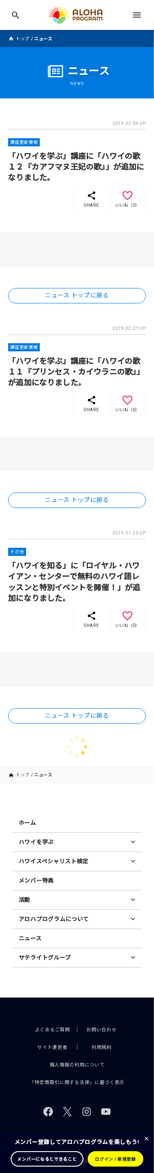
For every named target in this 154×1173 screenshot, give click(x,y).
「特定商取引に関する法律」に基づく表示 (77, 1082)
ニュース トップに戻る (77, 295)
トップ (23, 38)
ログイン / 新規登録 (115, 1159)
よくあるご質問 (52, 1029)
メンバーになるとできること (47, 1159)
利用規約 (102, 1047)
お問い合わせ (101, 1029)
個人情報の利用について (77, 1065)
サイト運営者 (52, 1047)
